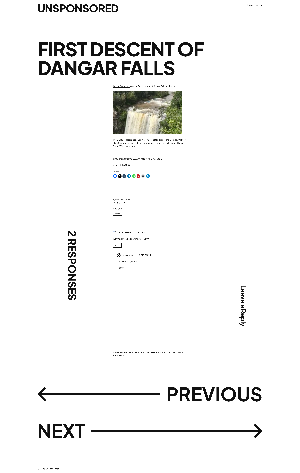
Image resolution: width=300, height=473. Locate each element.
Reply (117, 245)
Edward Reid (125, 232)
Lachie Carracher (121, 86)
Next (61, 430)
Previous (214, 394)
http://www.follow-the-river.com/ (145, 158)
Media (117, 213)
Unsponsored (78, 8)
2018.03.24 (140, 232)
